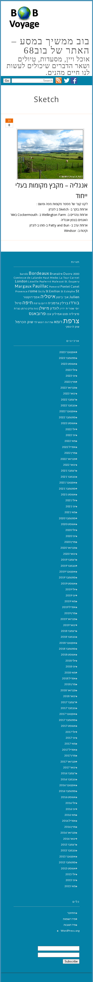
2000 (76, 273)
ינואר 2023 (69, 393)
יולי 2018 (70, 660)
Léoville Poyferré (39, 281)
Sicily (41, 291)
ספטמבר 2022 (67, 417)
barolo (24, 273)
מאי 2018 (70, 672)
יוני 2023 (71, 375)
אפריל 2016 (69, 820)
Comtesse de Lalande (28, 277)
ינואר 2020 (69, 553)
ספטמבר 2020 (67, 518)
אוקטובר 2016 (67, 785)
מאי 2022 (70, 441)
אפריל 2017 (69, 749)
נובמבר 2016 (68, 779)
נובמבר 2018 (68, 636)
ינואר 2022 (69, 464)
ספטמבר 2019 (67, 577)
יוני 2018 (71, 666)
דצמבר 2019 (68, 559)
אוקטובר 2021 (67, 482)
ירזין (62, 308)
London (21, 281)
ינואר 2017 (69, 767)
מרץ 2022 (70, 452)
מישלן (44, 308)
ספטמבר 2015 (67, 862)
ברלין (64, 303)
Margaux (23, 286)
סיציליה (74, 314)
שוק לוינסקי (72, 326)
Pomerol (54, 286)
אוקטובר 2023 (67, 352)
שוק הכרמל (24, 322)
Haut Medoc (51, 277)
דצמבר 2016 (68, 773)
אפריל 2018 (69, 678)
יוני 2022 (71, 435)
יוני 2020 (71, 536)
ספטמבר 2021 (67, 488)
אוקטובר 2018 (67, 642)
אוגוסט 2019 (68, 583)
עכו (49, 314)
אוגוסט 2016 (68, 797)
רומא (58, 322)
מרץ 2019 (70, 613)
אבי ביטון (62, 297)
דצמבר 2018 (68, 631)
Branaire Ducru (61, 273)
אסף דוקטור (31, 297)
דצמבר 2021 (68, 470)
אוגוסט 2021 (68, 494)
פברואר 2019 (68, 619)
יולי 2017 (70, 732)
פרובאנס (37, 313)
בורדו (74, 302)
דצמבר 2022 (68, 399)
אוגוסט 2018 (68, 654)
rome (32, 291)
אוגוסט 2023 (68, 363)
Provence (21, 291)
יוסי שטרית (72, 308)
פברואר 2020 (68, 547)
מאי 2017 (70, 743)
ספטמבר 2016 (67, 791)
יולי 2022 (70, 429)
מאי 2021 (70, 512)
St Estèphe (68, 291)
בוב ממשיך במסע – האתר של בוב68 (51, 46)
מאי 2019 (70, 601)
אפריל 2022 (69, 447)
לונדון (54, 308)
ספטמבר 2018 (67, 648)
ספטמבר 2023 (67, 358)
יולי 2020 (70, 530)
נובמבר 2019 (68, 565)
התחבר (71, 913)
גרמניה (53, 303)
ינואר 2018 (69, 696)
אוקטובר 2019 (67, 571)
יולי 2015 (70, 874)
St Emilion (53, 291)
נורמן (24, 308)
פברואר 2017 (68, 761)
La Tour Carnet (69, 277)
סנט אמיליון (60, 314)
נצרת (17, 308)
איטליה (48, 296)
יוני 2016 (71, 809)
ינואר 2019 (69, 625)
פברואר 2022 (68, 459)
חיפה (27, 302)
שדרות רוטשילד (43, 322)
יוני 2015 (71, 880)
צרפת (71, 320)
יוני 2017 (71, 737)
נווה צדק (33, 308)
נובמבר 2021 (68, 476)
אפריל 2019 (69, 607)
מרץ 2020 (70, 542)
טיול (18, 303)
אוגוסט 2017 (68, 725)
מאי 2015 (70, 886)
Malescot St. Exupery (65, 281)
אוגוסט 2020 (68, 524)
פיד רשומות (69, 919)
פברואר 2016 (68, 832)
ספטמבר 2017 (67, 720)
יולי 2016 (70, 803)
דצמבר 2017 (68, 702)
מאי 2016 (70, 814)
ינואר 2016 (69, 838)
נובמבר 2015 (68, 850)
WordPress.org (70, 930)
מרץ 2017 (70, 755)
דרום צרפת (40, 303)
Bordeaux (39, 273)
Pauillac (41, 286)
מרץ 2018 (70, 684)
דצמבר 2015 (68, 844)
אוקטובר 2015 (67, 856)
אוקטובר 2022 (67, 411)
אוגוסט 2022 (68, 423)
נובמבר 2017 (68, 708)
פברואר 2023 (68, 387)
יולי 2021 (70, 500)
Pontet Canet (69, 286)
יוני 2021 (71, 506)
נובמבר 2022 (68, 405)
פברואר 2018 (68, 690)
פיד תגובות (70, 924)
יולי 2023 (70, 369)
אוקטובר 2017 (67, 714)
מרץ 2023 (70, 381)
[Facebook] (74, 82)
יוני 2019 (71, 595)
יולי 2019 (70, 589)
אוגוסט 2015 (68, 868)
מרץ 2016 (70, 826)
